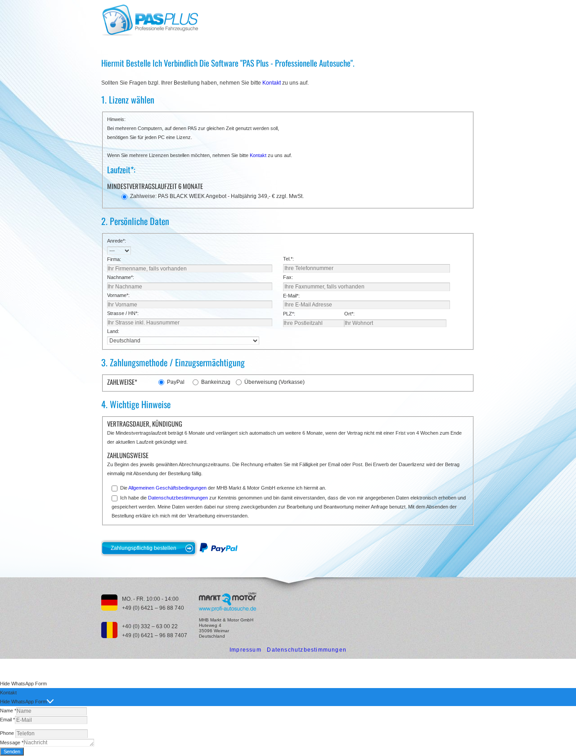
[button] (288, 683)
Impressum (245, 650)
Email (7, 719)
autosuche (227, 601)
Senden (12, 751)
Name (8, 710)
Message (11, 742)
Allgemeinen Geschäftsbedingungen (167, 487)
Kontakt (271, 83)
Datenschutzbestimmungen (178, 497)
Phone (7, 733)
